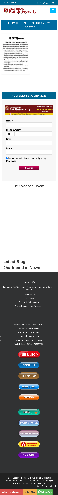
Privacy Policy (25, 480)
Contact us (30, 294)
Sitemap (37, 480)
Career (16, 478)
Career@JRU (30, 298)
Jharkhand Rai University (33, 483)
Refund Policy (11, 480)
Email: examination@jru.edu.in (30, 306)
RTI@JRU (25, 478)
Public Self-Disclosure (41, 478)
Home (8, 478)
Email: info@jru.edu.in (30, 302)
